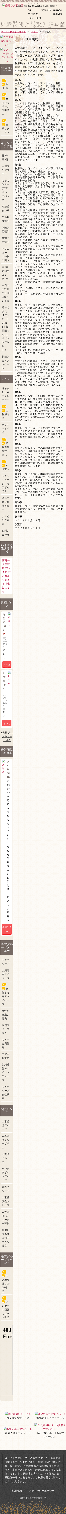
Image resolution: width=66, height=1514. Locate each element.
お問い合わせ (6, 532)
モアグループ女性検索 (6, 1092)
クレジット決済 (6, 428)
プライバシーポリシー (41, 1490)
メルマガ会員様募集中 (6, 504)
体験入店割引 (6, 229)
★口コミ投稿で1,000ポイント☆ (6, 293)
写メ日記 (6, 84)
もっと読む (7, 665)
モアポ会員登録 (6, 1043)
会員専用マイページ (6, 974)
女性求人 (6, 465)
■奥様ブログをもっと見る (7, 736)
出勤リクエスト (6, 126)
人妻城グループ (6, 1158)
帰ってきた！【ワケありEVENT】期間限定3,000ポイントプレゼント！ (6, 328)
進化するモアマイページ (6, 994)
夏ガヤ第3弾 (6, 157)
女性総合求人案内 (6, 1014)
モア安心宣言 (6, 1056)
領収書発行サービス (6, 447)
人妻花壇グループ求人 (6, 1142)
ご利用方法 (6, 412)
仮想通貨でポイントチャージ (6, 1072)
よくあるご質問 (6, 520)
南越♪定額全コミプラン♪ (6, 273)
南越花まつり (6, 208)
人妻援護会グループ (6, 1201)
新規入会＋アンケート (6, 362)
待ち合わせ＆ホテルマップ (6, 394)
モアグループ (6, 961)
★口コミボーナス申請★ (6, 104)
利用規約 (17, 1490)
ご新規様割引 (6, 219)
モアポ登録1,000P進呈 (6, 1282)
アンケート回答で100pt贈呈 (6, 1308)
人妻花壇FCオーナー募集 (6, 1217)
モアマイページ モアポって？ (6, 483)
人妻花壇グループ (6, 1125)
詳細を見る (7, 929)
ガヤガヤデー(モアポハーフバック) (6, 190)
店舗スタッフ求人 (6, 1029)
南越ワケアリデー (6, 170)
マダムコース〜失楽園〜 (6, 254)
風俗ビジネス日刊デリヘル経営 (6, 1238)
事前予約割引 (6, 240)
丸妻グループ (6, 1189)
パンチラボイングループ (6, 1174)
